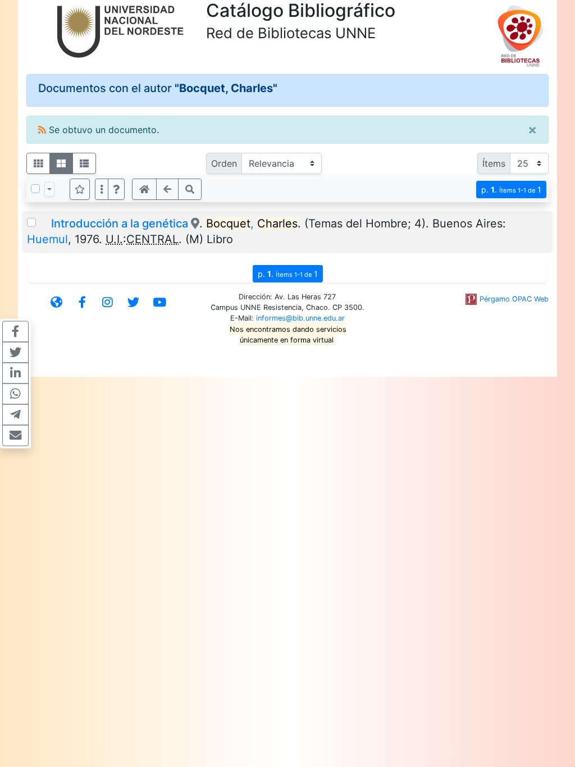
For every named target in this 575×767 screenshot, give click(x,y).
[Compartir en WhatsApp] (15, 394)
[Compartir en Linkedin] (15, 373)
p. (511, 189)
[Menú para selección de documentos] (49, 189)
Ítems (493, 163)
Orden (224, 163)
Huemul (47, 239)
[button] (116, 189)
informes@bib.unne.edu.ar (300, 318)
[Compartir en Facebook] (15, 332)
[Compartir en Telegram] (15, 415)
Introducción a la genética (119, 223)
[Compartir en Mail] (15, 435)
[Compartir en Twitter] (15, 352)
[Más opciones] (101, 189)
